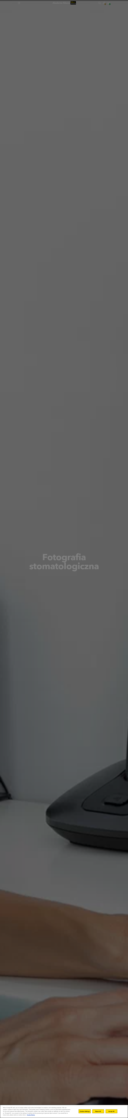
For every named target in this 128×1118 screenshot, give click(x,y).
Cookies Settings (85, 1111)
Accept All (111, 1111)
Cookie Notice (31, 1115)
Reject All (98, 1111)
